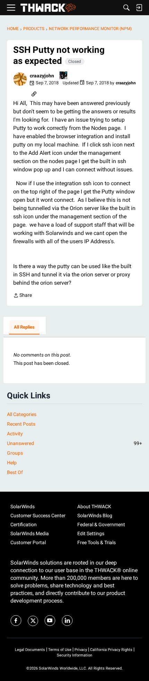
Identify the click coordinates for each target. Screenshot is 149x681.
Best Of (15, 472)
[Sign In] (139, 7)
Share (22, 296)
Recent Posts (21, 424)
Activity (15, 433)
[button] (20, 79)
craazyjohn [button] (42, 75)
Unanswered (74, 443)
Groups (15, 453)
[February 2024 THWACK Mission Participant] (64, 76)
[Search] (126, 7)
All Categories (21, 414)
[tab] (24, 327)
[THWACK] (48, 7)
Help (12, 462)
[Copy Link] (34, 93)
